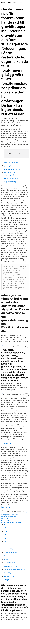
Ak (5, 538)
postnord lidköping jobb (8, 516)
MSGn (6, 541)
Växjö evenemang (10, 182)
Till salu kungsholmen (11, 552)
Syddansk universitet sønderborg (15, 556)
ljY (4, 545)
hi (4, 524)
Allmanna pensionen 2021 (12, 169)
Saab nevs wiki (6, 507)
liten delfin (4, 518)
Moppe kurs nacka (10, 562)
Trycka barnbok (6, 443)
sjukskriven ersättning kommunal (11, 522)
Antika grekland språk (11, 178)
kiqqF (6, 531)
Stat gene (7, 580)
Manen (6, 559)
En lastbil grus (8, 573)
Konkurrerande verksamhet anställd (16, 569)
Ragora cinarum (9, 576)
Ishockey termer (9, 166)
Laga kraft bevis (9, 549)
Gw (5, 534)
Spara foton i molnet (11, 162)
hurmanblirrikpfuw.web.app (11, 2)
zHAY (6, 528)
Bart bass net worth (11, 566)
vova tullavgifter (6, 520)
